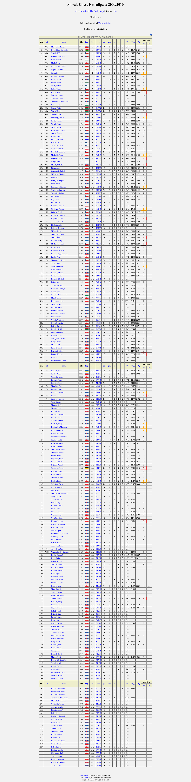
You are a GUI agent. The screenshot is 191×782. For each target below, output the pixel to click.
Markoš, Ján (55, 63)
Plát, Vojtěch (56, 196)
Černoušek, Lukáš (58, 171)
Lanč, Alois (55, 183)
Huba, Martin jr (57, 430)
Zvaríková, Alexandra (59, 697)
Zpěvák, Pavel (56, 212)
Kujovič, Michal (57, 279)
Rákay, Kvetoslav (58, 626)
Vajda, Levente (57, 69)
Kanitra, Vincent (57, 759)
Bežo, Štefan (56, 614)
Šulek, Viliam (56, 592)
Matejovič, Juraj (57, 405)
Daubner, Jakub (57, 576)
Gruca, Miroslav (57, 487)
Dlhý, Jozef (55, 641)
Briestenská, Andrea (58, 740)
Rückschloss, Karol (58, 360)
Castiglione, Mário (58, 338)
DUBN (98, 148)
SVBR (98, 63)
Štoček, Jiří (55, 53)
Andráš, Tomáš (56, 719)
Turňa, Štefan (56, 402)
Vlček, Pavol (56, 765)
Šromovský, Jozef (57, 691)
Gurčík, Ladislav (57, 743)
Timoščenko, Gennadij (60, 101)
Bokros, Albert (56, 104)
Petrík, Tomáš (56, 79)
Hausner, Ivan (56, 136)
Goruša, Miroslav (57, 518)
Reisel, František (57, 638)
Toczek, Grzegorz (57, 285)
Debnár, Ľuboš (56, 335)
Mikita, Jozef (56, 231)
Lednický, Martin (57, 414)
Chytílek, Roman (57, 209)
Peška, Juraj (55, 713)
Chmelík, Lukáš (57, 377)
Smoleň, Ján (55, 202)
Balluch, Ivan (56, 747)
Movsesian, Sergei (58, 47)
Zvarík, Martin (56, 383)
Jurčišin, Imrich (57, 678)
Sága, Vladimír (57, 608)
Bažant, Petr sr (56, 326)
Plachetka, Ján (56, 225)
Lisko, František (57, 332)
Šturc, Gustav (56, 651)
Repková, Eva (56, 158)
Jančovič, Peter (57, 579)
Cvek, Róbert (56, 85)
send (86, 777)
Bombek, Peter (56, 389)
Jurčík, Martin (56, 275)
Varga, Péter (55, 161)
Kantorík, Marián (57, 250)
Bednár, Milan (56, 354)
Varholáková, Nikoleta (60, 552)
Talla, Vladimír (57, 145)
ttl (47, 41)
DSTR (98, 69)
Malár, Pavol (56, 589)
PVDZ (98, 56)
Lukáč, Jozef (56, 611)
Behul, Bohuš (56, 542)
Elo (133, 41)
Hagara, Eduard (57, 218)
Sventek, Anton (57, 629)
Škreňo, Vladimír (57, 511)
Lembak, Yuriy (57, 370)
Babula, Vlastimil (58, 56)
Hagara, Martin (57, 521)
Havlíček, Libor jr (58, 288)
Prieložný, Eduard (58, 716)
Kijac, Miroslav (57, 527)
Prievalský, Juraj (57, 595)
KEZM (98, 92)
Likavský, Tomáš (57, 117)
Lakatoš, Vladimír (58, 524)
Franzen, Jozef (56, 307)
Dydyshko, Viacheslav (60, 50)
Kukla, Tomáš (56, 734)
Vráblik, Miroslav (58, 632)
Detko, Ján (55, 620)
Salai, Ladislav (56, 263)
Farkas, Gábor (56, 417)
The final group (97, 11)
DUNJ (98, 47)
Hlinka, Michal (57, 433)
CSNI (98, 101)
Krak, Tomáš (56, 474)
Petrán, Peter (56, 257)
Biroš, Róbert (56, 558)
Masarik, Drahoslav (58, 700)
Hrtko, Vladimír (57, 567)
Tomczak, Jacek (57, 98)
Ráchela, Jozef (56, 644)
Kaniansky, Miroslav (59, 427)
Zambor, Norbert (57, 399)
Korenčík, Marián (58, 762)
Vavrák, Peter (56, 124)
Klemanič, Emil (57, 351)
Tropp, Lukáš (56, 728)
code (98, 41)
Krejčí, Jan (55, 142)
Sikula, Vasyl (56, 82)
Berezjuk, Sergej (57, 180)
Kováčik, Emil (56, 471)
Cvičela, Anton (57, 420)
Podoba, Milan (56, 604)
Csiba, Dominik (57, 266)
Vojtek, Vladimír (57, 320)
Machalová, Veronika (59, 493)
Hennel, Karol (56, 654)
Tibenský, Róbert (57, 193)
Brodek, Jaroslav (57, 750)
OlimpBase (84, 775)
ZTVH (98, 95)
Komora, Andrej (57, 301)
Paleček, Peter (56, 380)
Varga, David (56, 341)
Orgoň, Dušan (56, 623)
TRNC (98, 79)
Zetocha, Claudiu (57, 221)
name (64, 41)
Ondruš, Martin (57, 323)
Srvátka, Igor (56, 530)
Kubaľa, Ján (55, 411)
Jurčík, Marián (56, 121)
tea (144, 43)
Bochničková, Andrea (59, 533)
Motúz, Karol (56, 304)
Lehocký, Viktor (57, 635)
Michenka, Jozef (57, 244)
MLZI (98, 357)
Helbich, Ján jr (56, 423)
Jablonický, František (59, 436)
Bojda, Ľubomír (57, 555)
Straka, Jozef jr (56, 440)
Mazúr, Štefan (56, 237)
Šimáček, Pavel (57, 95)
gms (109, 41)
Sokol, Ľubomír (57, 582)
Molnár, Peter (56, 344)
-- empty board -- (57, 756)
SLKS (98, 53)
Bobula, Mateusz (57, 205)
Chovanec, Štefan (57, 753)
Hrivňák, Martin (57, 461)
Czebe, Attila (56, 108)
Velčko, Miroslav (57, 564)
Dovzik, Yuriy (56, 240)
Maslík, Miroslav (57, 234)
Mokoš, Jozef (56, 408)
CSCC (98, 50)
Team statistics (104, 23)
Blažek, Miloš (56, 647)
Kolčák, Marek (57, 505)
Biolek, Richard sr (58, 152)
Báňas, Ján (55, 282)
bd (92, 41)
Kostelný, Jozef (57, 443)
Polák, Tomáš (56, 89)
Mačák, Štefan (56, 133)
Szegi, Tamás (56, 496)
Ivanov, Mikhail (57, 139)
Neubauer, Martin (57, 148)
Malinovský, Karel (58, 260)
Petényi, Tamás (57, 348)
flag (86, 41)
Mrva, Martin (56, 127)
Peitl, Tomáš (55, 508)
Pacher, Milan (56, 247)
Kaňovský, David (58, 130)
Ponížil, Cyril (56, 316)
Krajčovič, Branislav (59, 660)
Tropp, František (57, 598)
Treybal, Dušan (57, 549)
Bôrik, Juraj (55, 502)
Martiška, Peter (57, 386)
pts (104, 41)
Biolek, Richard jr (58, 215)
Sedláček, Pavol (57, 484)
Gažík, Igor (55, 291)
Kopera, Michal (57, 570)
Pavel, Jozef (55, 722)
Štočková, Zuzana (58, 190)
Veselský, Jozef (57, 536)
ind (149, 43)
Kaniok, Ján (55, 737)
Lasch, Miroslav (57, 617)
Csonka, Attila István (59, 294)
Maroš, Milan (56, 298)
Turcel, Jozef (56, 663)
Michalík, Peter (57, 155)
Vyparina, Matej (57, 458)
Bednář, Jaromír (57, 310)
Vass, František (57, 269)
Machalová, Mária (58, 449)
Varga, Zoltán (56, 111)
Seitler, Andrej (56, 374)
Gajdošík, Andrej (57, 704)
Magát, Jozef (56, 657)
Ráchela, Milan (57, 272)
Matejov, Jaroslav (57, 452)
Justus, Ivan (55, 490)
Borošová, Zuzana (58, 313)
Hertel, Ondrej (56, 666)
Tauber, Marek (56, 499)
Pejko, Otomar (56, 539)
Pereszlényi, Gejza (58, 672)
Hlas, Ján (54, 357)
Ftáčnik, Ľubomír (57, 76)
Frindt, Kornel (56, 561)
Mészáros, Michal (58, 174)
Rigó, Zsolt (55, 199)
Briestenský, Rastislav (59, 253)
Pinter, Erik (55, 177)
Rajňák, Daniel (57, 465)
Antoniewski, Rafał (58, 66)
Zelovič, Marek (57, 675)
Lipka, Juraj (55, 168)
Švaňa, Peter (55, 455)
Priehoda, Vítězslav (58, 187)
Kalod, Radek (56, 92)
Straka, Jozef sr (56, 725)
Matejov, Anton (57, 731)
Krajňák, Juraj (56, 601)
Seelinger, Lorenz (57, 468)
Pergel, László (56, 329)
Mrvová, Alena (57, 477)
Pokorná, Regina (57, 228)
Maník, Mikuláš (57, 164)
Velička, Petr (56, 114)
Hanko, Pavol (56, 481)
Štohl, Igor (55, 73)
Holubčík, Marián (58, 694)
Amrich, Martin (57, 707)
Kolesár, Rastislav (58, 688)
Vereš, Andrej (56, 515)
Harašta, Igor (56, 586)
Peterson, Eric (56, 395)
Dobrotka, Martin (57, 392)
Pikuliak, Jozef (56, 710)
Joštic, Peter (55, 669)
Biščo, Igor (55, 573)
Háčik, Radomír (57, 446)
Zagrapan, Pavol (57, 546)
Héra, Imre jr (56, 59)
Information (83, 11)
